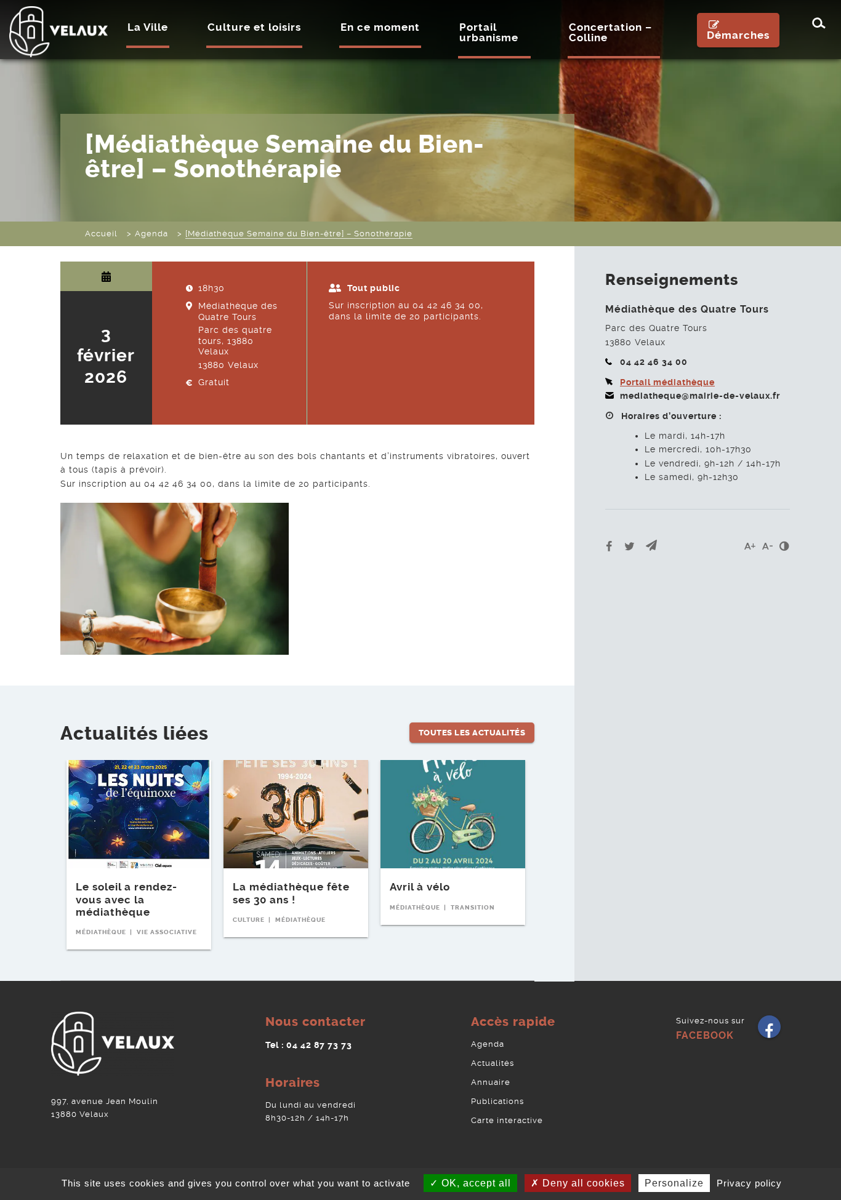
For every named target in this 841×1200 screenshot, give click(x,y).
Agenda (487, 1044)
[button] (651, 546)
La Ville (147, 27)
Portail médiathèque (667, 382)
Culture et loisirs (254, 27)
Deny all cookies (582, 1183)
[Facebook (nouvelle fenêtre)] (769, 1031)
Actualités (492, 1063)
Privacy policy (749, 1183)
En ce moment (380, 27)
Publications (497, 1101)
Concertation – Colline (610, 32)
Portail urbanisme (488, 32)
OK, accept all (474, 1183)
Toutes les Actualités (472, 732)
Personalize (674, 1183)
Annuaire (490, 1082)
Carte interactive (507, 1120)
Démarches (738, 35)
